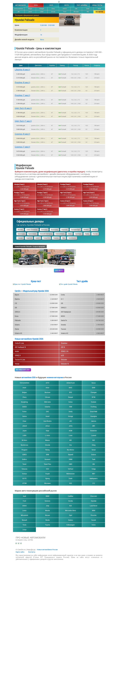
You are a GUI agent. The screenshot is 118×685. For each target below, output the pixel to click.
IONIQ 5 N (64, 351)
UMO (70, 464)
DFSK (93, 397)
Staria (17, 329)
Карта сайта (20, 552)
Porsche (93, 515)
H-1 (62, 299)
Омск (69, 234)
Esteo (71, 402)
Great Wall (93, 411)
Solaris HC (64, 333)
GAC (76, 9)
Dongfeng (24, 402)
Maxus (47, 440)
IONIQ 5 (63, 308)
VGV (47, 469)
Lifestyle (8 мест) (22, 69)
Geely (87, 9)
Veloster (64, 360)
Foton (24, 411)
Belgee (30, 9)
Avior (47, 388)
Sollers (24, 459)
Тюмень (55, 238)
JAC (18, 12)
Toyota (47, 525)
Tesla (24, 525)
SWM (70, 459)
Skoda (47, 520)
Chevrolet (93, 496)
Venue (17, 364)
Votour (24, 474)
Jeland (24, 426)
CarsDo (18, 291)
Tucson (63, 329)
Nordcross (24, 445)
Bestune (47, 392)
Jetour (30, 12)
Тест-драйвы (82, 5)
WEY (93, 474)
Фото (66, 5)
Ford (24, 501)
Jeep (47, 506)
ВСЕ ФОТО (59, 270)
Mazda (47, 510)
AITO (47, 383)
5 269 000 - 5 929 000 (47, 25)
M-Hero (24, 440)
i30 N (63, 347)
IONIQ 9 (18, 355)
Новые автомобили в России (47, 550)
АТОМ (24, 483)
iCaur (24, 421)
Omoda (53, 12)
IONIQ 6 (17, 312)
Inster (17, 351)
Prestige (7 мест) (22, 95)
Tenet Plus (47, 464)
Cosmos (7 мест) (22, 147)
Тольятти (46, 238)
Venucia (24, 469)
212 (93, 483)
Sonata (63, 325)
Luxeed (93, 435)
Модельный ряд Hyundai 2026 (36, 291)
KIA (70, 506)
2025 (51, 5)
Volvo (94, 525)
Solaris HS (18, 333)
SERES (24, 455)
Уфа (63, 238)
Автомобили (20, 5)
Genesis (47, 501)
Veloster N (65, 364)
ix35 (62, 355)
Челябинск (72, 238)
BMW (47, 496)
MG (70, 440)
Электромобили (18, 9)
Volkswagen (70, 525)
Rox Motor (70, 450)
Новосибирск (59, 234)
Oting (93, 445)
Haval (99, 9)
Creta (63, 295)
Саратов (29, 238)
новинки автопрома (55, 377)
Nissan (47, 515)
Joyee (24, 431)
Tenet (64, 12)
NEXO (63, 316)
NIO (93, 440)
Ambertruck (71, 383)
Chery (53, 9)
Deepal (70, 397)
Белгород (44, 229)
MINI (93, 510)
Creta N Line (19, 343)
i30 (16, 308)
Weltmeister (70, 474)
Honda (70, 501)
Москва (20, 229)
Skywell (70, 455)
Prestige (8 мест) (22, 82)
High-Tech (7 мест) (23, 121)
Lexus (24, 510)
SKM (47, 455)
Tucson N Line (20, 360)
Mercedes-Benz (70, 510)
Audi (24, 496)
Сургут (37, 238)
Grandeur (64, 343)
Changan (41, 9)
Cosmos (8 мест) (22, 134)
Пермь (87, 234)
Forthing (93, 407)
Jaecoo (93, 421)
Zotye (24, 530)
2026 (36, 5)
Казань (94, 229)
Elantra (17, 299)
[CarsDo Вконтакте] (21, 543)
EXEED (65, 9)
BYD (70, 392)
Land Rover (93, 506)
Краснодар (21, 234)
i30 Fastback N (20, 347)
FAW (70, 407)
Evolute (93, 402)
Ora (70, 445)
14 (41, 35)
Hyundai (93, 501)
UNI (93, 464)
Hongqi (70, 416)
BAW (93, 388)
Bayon (17, 295)
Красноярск (32, 234)
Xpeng (47, 478)
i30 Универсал (66, 312)
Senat (94, 450)
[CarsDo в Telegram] (16, 543)
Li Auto (47, 435)
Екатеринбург (75, 229)
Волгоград (54, 229)
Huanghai (93, 416)
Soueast (47, 459)
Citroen (47, 397)
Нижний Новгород (46, 234)
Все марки (99, 12)
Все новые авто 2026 (23, 370)
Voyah (47, 474)
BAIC (70, 388)
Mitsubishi (24, 515)
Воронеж (64, 229)
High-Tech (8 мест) (23, 108)
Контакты (31, 552)
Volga (94, 469)
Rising (47, 450)
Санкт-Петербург (31, 229)
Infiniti (24, 506)
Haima (24, 416)
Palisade (18, 320)
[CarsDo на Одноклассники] (18, 543)
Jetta (70, 426)
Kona (16, 316)
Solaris (17, 325)
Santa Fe (64, 320)
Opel (70, 515)
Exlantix (47, 407)
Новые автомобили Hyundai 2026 (29, 339)
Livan (70, 435)
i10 (16, 303)
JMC (93, 426)
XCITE (24, 478)
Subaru (70, 520)
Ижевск (86, 229)
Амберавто (94, 478)
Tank (93, 459)
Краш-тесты (97, 5)
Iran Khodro (48, 421)
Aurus (94, 383)
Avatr (24, 388)
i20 (62, 303)
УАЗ (88, 12)
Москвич (76, 12)
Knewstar (93, 431)
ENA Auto (47, 402)
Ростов (95, 234)
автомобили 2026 (28, 377)
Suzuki (93, 520)
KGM (70, 431)
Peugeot (24, 450)
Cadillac (70, 496)
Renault (24, 520)
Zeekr (70, 478)
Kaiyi (47, 431)
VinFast (70, 469)
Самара (20, 238)
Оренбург (78, 234)
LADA (41, 12)
